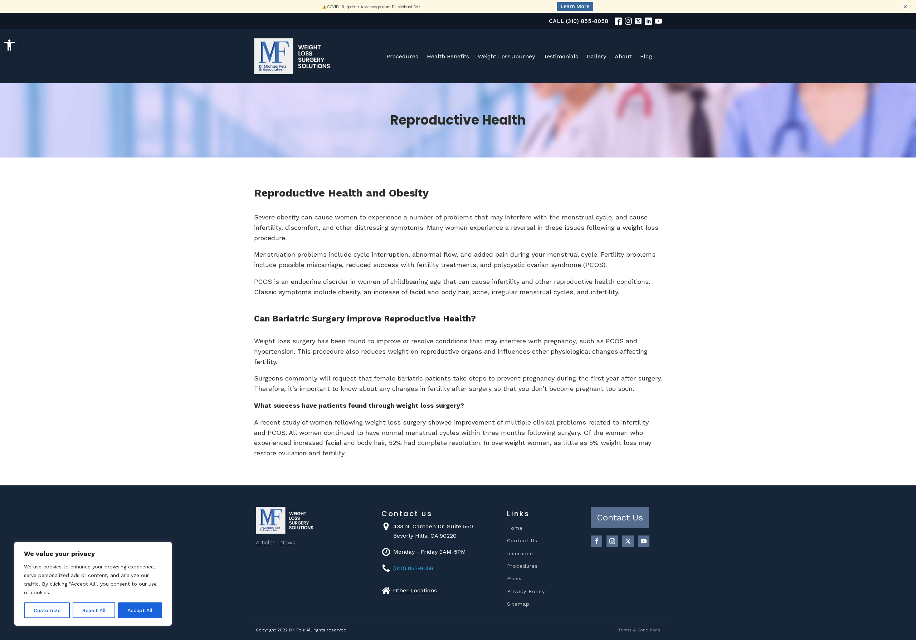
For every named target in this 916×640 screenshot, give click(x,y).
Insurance (520, 553)
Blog (646, 56)
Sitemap (518, 604)
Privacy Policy (526, 591)
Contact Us (522, 540)
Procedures (402, 56)
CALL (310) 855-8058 (578, 21)
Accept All (139, 610)
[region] (93, 584)
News (287, 542)
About (623, 56)
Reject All (94, 610)
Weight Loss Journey (506, 56)
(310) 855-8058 (413, 568)
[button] (9, 45)
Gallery (596, 56)
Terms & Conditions (639, 629)
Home (515, 528)
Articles (266, 542)
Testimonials (561, 56)
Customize (47, 610)
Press (514, 578)
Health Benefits (448, 56)
